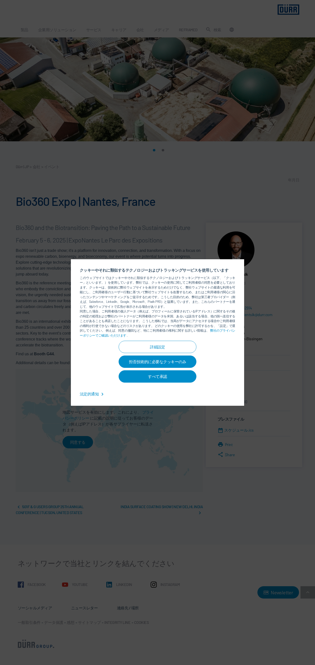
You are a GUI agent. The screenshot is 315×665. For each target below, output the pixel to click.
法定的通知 (89, 393)
